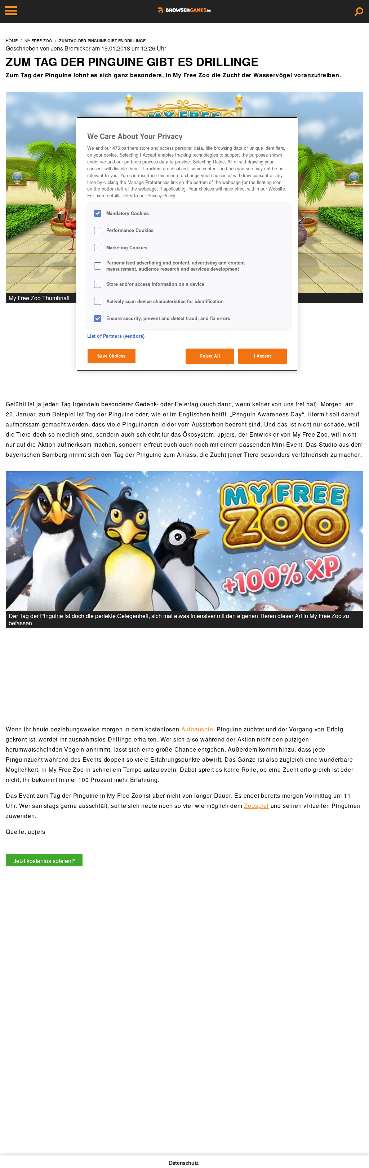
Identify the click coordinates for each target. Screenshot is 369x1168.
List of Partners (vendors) (116, 336)
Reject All (210, 356)
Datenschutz (184, 1162)
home (12, 40)
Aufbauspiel (198, 729)
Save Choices (111, 356)
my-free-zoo (38, 40)
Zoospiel (256, 805)
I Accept (262, 356)
